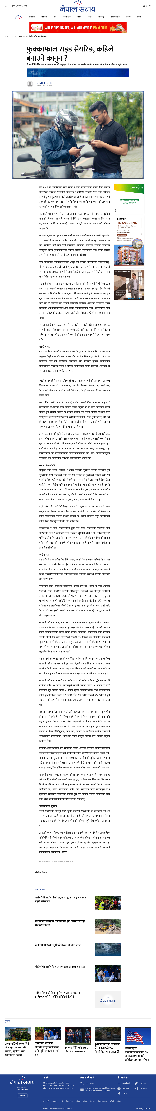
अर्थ (55, 16)
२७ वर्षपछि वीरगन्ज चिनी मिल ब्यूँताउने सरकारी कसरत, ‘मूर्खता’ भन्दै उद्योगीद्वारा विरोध (17, 1049)
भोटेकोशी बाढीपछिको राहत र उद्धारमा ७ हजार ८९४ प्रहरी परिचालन (60, 899)
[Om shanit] (129, 284)
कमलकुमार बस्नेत (44, 83)
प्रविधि (128, 16)
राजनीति (32, 16)
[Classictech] (129, 198)
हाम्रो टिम (22, 1095)
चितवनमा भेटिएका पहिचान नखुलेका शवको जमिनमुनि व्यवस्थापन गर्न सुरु (47, 1049)
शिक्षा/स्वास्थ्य (115, 16)
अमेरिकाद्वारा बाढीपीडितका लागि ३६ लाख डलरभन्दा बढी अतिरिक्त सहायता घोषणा (137, 1054)
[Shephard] (78, 72)
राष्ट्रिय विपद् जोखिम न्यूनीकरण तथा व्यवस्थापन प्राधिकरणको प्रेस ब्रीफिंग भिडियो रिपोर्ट (58, 995)
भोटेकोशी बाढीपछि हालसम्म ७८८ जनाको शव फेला (60, 967)
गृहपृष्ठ (6, 36)
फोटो (89, 16)
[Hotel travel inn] (129, 241)
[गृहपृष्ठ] (19, 17)
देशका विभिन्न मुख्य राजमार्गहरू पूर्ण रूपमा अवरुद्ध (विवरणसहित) (60, 923)
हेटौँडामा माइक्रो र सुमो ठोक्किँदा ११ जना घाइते (58, 945)
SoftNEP (147, 1108)
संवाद (79, 16)
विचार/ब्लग (67, 16)
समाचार (44, 16)
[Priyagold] (78, 27)
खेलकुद (101, 16)
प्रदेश (139, 16)
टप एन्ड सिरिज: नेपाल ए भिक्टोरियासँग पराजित (76, 1049)
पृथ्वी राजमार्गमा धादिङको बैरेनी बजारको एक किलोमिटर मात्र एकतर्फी (107, 1048)
